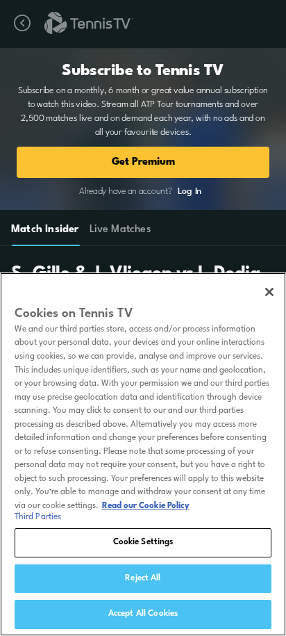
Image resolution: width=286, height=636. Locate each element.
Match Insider (45, 230)
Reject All (142, 578)
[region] (143, 454)
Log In (189, 191)
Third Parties (38, 517)
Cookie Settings (143, 542)
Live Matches (120, 230)
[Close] (269, 292)
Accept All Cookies (143, 614)
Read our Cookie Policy (146, 506)
